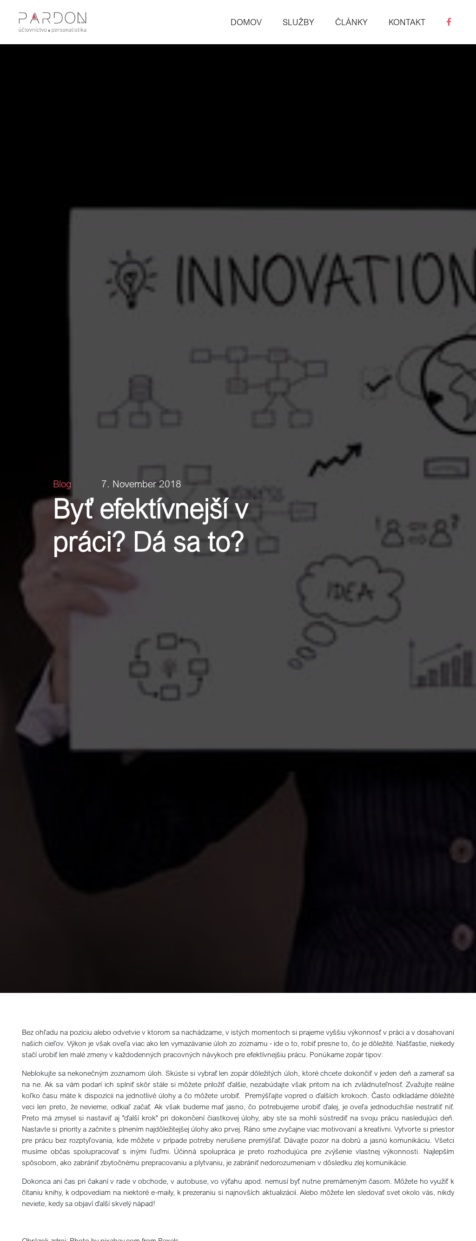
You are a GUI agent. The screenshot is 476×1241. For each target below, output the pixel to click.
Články (351, 22)
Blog (62, 484)
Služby (298, 22)
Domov (246, 22)
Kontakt (407, 22)
